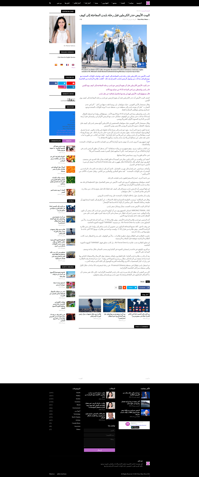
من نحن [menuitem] (59, 3)
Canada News (64, 423)
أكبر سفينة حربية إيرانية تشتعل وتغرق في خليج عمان (130, 402)
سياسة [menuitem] (131, 3)
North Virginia (64, 417)
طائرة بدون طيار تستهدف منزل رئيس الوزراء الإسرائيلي (90, 315)
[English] (72, 65)
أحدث (147, 378)
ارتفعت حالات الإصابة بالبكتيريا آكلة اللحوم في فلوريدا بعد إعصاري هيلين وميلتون (57, 180)
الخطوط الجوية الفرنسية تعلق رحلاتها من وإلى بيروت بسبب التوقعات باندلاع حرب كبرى (57, 243)
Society (64, 399)
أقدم (81, 378)
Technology (64, 414)
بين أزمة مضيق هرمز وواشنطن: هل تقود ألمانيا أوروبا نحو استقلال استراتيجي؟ (114, 316)
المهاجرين (64, 411)
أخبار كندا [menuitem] (87, 3)
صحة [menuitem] (96, 3)
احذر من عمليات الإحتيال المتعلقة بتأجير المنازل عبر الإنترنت (57, 293)
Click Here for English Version (66, 57)
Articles (64, 420)
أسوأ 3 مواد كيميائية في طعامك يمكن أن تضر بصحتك (58, 169)
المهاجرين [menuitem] (105, 3)
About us (52, 474)
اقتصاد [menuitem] (123, 3)
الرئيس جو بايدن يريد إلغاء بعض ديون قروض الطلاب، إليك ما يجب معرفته (130, 412)
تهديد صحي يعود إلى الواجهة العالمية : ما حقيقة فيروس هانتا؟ (57, 148)
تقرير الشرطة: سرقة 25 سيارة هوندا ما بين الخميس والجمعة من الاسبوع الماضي (57, 317)
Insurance (64, 426)
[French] (66, 65)
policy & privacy (61, 474)
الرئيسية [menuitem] (139, 3)
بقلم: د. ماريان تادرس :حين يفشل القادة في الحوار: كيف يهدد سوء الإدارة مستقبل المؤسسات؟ (95, 405)
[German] (61, 65)
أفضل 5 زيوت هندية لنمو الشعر (58, 191)
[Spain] (55, 65)
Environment (64, 408)
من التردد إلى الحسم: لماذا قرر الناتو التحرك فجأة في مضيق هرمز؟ (139, 315)
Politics (64, 396)
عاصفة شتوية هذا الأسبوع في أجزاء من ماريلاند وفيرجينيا (57, 274)
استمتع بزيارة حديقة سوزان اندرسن (59, 284)
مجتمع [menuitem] (115, 3)
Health (68, 141)
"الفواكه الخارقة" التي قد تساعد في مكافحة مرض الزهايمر (57, 158)
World (138, 11)
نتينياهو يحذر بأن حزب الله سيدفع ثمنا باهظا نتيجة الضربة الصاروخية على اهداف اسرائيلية (57, 255)
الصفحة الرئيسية (145, 11)
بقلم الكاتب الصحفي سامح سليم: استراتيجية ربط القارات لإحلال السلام (95, 415)
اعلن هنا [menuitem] (67, 3)
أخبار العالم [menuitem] (77, 3)
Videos (64, 429)
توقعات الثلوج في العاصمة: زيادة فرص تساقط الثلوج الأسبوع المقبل (58, 305)
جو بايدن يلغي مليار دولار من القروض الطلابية (131, 394)
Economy (64, 402)
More (73, 67)
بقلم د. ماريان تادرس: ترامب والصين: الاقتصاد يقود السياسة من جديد (95, 395)
